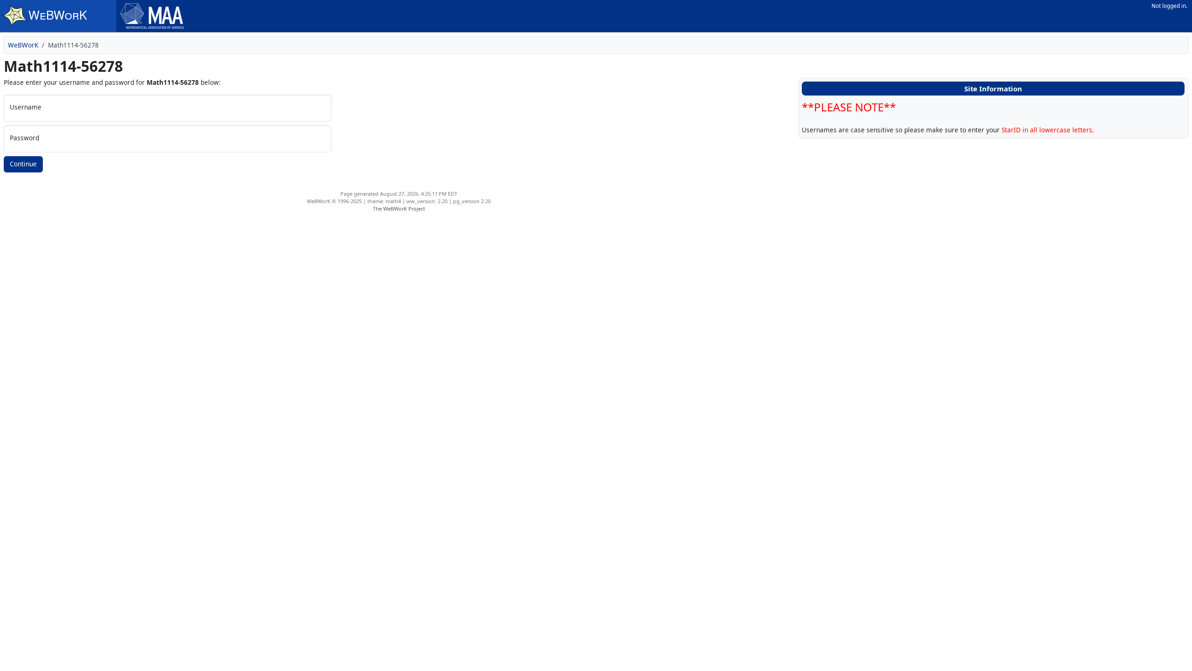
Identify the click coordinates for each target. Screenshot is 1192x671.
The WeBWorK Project (399, 208)
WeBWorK (23, 45)
